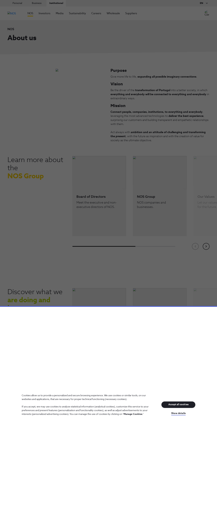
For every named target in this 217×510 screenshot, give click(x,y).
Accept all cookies (178, 404)
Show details (178, 413)
